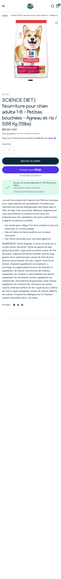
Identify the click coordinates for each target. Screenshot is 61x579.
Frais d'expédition (9, 133)
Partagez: (6, 305)
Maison (5, 15)
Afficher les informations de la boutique (28, 191)
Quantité (6, 144)
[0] (57, 6)
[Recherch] (52, 6)
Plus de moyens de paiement (30, 175)
